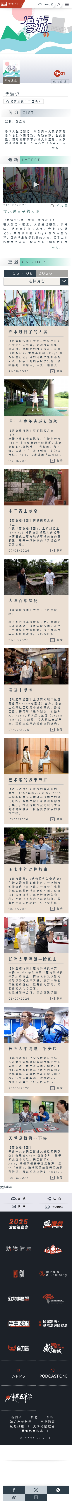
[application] (35, 185)
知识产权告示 (22, 1421)
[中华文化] (18, 1323)
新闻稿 (17, 1417)
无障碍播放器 (45, 1426)
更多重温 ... (7, 1187)
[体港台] (53, 1224)
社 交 (57, 1198)
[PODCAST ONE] (53, 1373)
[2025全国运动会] (18, 1224)
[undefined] (40, 4)
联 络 (22, 1206)
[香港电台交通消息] (14, 1198)
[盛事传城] (53, 1348)
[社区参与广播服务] (53, 1299)
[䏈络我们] (14, 1206)
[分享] (49, 1198)
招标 (51, 1417)
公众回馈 (57, 1207)
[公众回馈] (47, 1207)
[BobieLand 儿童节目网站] (53, 1249)
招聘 (35, 1417)
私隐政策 (18, 1426)
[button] (36, 184)
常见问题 (49, 1421)
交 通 (22, 1198)
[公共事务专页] (18, 1299)
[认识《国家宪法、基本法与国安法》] (53, 1323)
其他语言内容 (33, 1431)
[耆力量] (18, 1348)
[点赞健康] (18, 1249)
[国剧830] (18, 1274)
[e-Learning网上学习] (53, 1274)
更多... (58, 148)
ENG (46, 4)
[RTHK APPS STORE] (18, 1373)
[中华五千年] (18, 1398)
